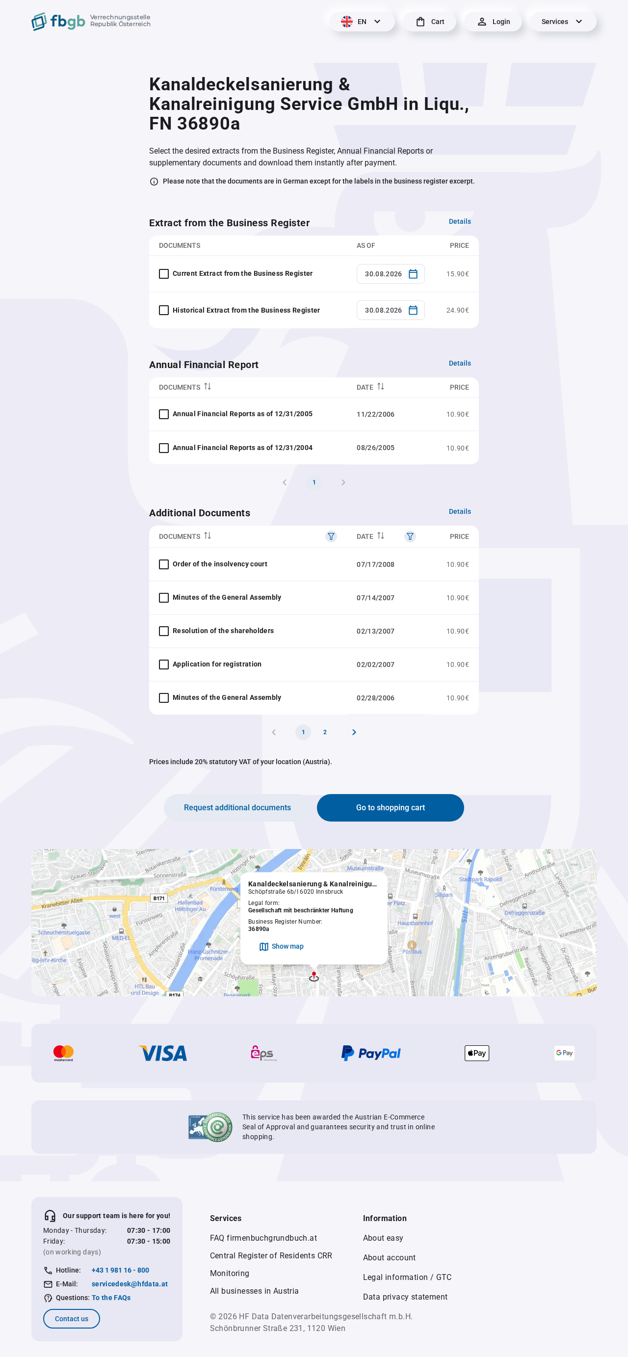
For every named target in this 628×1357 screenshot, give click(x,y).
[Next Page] (354, 732)
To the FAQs (111, 1298)
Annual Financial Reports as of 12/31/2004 (243, 448)
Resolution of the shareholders (223, 631)
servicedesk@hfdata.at (130, 1284)
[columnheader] (248, 387)
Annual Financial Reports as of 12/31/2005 (243, 414)
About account (389, 1257)
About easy (383, 1238)
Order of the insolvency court (220, 564)
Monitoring (230, 1273)
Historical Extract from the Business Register (246, 310)
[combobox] (391, 274)
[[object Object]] (331, 536)
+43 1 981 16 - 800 (120, 1270)
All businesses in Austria (254, 1291)
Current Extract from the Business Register (243, 273)
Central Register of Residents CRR (271, 1255)
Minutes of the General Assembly (227, 597)
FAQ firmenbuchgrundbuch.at (263, 1238)
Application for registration (217, 664)
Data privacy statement (405, 1297)
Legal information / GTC (407, 1277)
